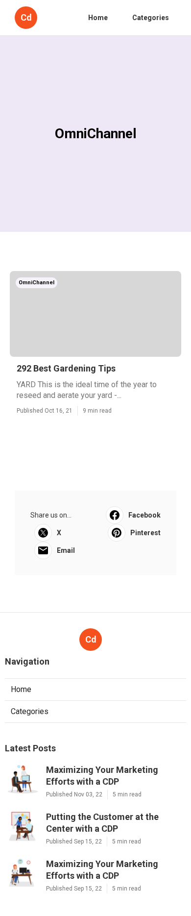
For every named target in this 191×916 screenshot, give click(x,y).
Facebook (144, 515)
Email (66, 550)
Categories (150, 18)
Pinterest (145, 533)
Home (98, 18)
